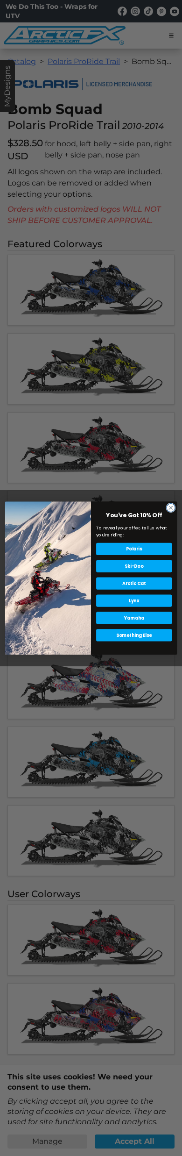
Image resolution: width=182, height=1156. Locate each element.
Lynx (134, 601)
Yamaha (134, 618)
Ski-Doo (134, 566)
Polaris (134, 549)
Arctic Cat (134, 583)
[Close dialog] (171, 507)
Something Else (134, 635)
